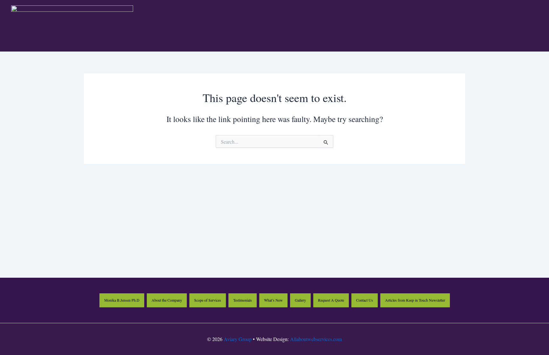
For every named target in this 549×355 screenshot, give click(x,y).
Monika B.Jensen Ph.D (121, 300)
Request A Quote (331, 300)
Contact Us (364, 300)
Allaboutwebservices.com (316, 339)
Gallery (300, 300)
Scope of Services (207, 300)
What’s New (273, 300)
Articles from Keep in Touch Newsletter (415, 300)
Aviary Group (238, 339)
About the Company (167, 300)
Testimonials (242, 300)
